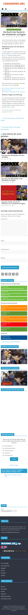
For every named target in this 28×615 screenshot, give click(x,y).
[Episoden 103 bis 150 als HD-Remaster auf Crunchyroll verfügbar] (14, 186)
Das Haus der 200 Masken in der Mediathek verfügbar (12, 179)
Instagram (3, 568)
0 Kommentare (20, 36)
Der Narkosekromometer (9, 448)
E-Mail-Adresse (5, 249)
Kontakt (3, 591)
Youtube (3, 575)
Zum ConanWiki (4, 563)
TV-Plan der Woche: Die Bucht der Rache (12, 119)
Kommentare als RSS (6, 598)
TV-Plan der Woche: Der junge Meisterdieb (10, 128)
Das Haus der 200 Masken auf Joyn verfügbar (13, 156)
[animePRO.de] (4, 546)
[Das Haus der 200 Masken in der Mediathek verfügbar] (14, 163)
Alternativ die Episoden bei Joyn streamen (14, 92)
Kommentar (4, 219)
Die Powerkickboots (8, 455)
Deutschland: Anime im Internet (13, 29)
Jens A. (13, 36)
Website (3, 258)
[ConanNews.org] (2, 9)
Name (3, 240)
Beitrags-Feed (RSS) (5, 596)
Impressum (3, 594)
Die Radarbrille (6, 453)
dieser (11, 53)
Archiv (2, 509)
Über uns (3, 586)
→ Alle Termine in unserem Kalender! (10, 341)
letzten (6, 55)
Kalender (9, 107)
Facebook (3, 573)
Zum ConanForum (5, 565)
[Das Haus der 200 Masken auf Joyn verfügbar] (14, 140)
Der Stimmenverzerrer (8, 450)
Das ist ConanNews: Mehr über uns (10, 532)
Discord (3, 570)
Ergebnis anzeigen (14, 465)
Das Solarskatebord (7, 446)
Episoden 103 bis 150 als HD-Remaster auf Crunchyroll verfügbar (13, 202)
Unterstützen (4, 589)
